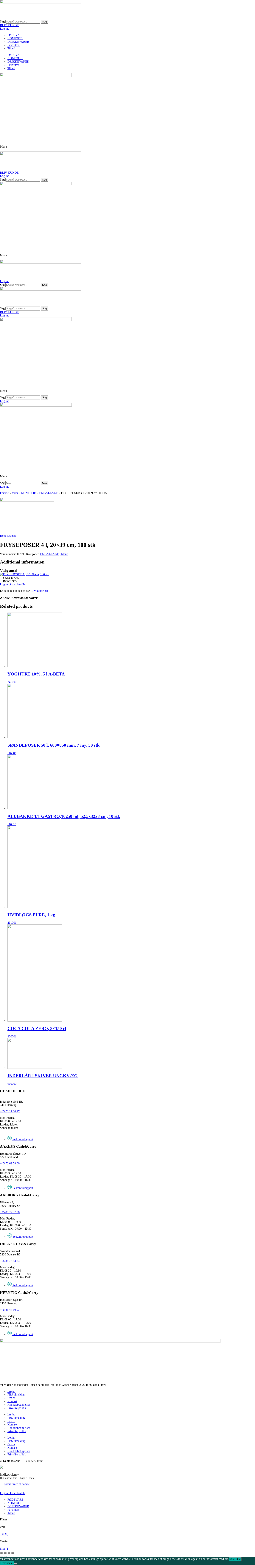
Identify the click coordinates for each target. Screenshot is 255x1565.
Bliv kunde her (39, 590)
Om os (11, 1397)
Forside (4, 493)
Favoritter (13, 45)
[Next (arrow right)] (5, 1556)
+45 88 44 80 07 (10, 1309)
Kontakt (12, 1401)
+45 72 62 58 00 (10, 1163)
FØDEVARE (15, 35)
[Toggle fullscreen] (8, 1553)
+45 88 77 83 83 (10, 1260)
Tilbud (11, 48)
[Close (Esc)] (1, 1553)
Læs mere (7, 1563)
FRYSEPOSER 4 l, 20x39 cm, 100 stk (26, 574)
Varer (15, 493)
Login (11, 1391)
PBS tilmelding (16, 1394)
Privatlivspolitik (16, 1408)
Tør (4, 1534)
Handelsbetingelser (18, 1404)
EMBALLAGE (48, 493)
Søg (2, 21)
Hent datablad (8, 535)
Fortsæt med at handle (17, 1484)
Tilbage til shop (25, 1478)
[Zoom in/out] (12, 1553)
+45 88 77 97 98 (10, 1212)
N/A (4, 1548)
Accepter (235, 1559)
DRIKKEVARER (18, 41)
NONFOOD (15, 38)
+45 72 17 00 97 (10, 1111)
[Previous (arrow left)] (1, 1556)
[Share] (5, 1553)
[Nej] (15, 1563)
